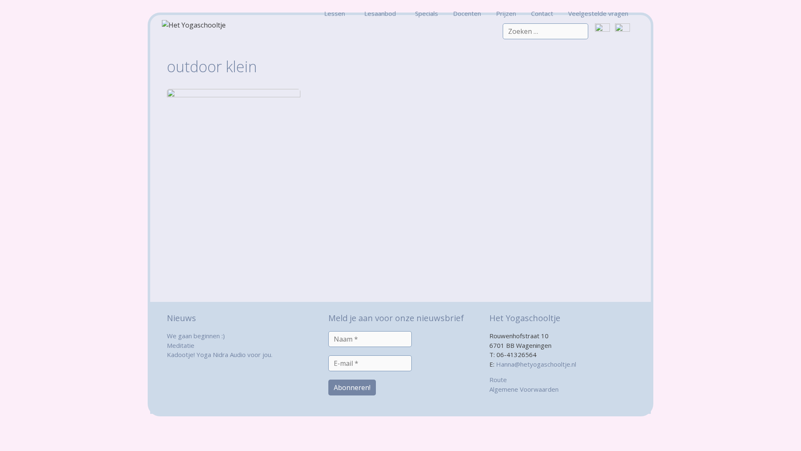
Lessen (334, 13)
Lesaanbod (380, 13)
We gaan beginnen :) (196, 336)
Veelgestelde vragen (598, 13)
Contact (542, 13)
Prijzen (506, 13)
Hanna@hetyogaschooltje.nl (536, 364)
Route (498, 379)
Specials (426, 13)
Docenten (467, 13)
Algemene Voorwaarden (524, 389)
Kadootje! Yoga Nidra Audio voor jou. (219, 354)
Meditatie (180, 345)
